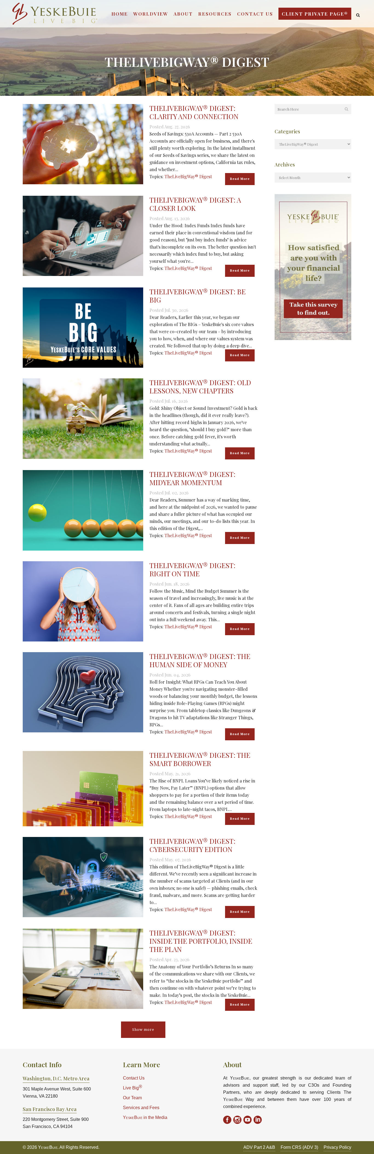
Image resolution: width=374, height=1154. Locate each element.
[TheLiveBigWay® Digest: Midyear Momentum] (83, 510)
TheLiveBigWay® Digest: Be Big (197, 295)
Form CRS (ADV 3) (299, 1147)
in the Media (145, 1117)
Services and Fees (141, 1107)
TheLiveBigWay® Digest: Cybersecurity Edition (192, 845)
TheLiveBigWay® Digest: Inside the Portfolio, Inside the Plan (200, 941)
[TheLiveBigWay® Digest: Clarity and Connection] (83, 144)
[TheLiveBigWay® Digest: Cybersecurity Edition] (83, 877)
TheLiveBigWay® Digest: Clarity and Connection (193, 112)
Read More (240, 179)
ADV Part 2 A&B (259, 1147)
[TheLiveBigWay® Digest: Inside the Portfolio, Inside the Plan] (83, 969)
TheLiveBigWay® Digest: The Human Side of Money (199, 660)
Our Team (132, 1097)
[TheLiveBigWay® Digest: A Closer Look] (83, 236)
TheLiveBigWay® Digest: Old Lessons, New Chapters (200, 386)
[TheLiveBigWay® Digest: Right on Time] (83, 601)
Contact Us (134, 1078)
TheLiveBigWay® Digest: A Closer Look (195, 203)
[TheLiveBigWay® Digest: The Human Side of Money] (83, 692)
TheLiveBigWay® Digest (188, 176)
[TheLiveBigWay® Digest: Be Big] (83, 327)
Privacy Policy (337, 1147)
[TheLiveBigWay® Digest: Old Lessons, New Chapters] (83, 418)
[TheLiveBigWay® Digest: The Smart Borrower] (83, 788)
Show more (143, 1030)
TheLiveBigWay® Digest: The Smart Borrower (199, 759)
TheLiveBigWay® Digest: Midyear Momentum (192, 478)
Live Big (132, 1087)
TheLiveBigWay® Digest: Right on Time (192, 569)
